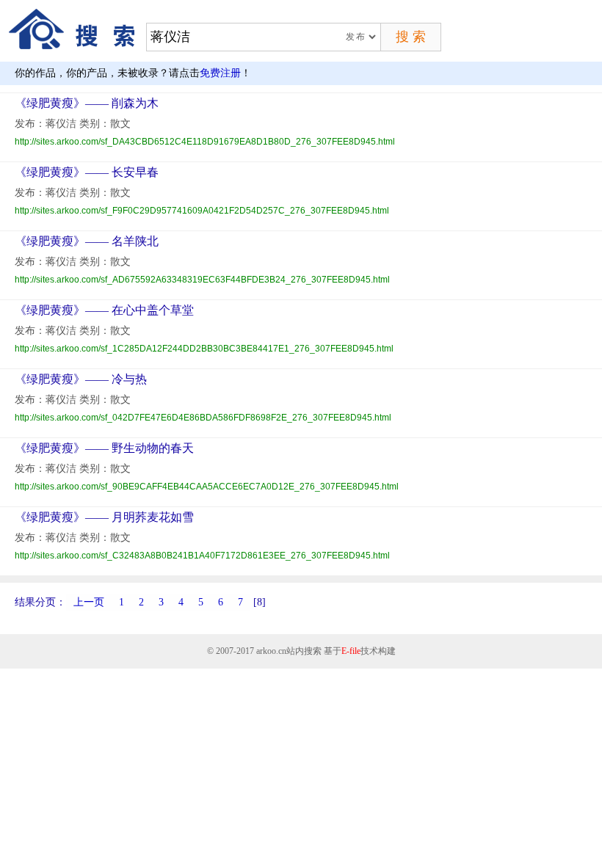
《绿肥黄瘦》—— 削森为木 (87, 103)
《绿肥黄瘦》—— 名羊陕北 (87, 241)
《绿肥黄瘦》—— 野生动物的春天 (104, 448)
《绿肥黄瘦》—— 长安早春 (87, 172)
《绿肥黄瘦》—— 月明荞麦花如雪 (104, 517)
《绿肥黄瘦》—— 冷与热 (81, 379)
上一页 (88, 602)
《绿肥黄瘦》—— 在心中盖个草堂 (104, 310)
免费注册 (220, 73)
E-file (350, 651)
